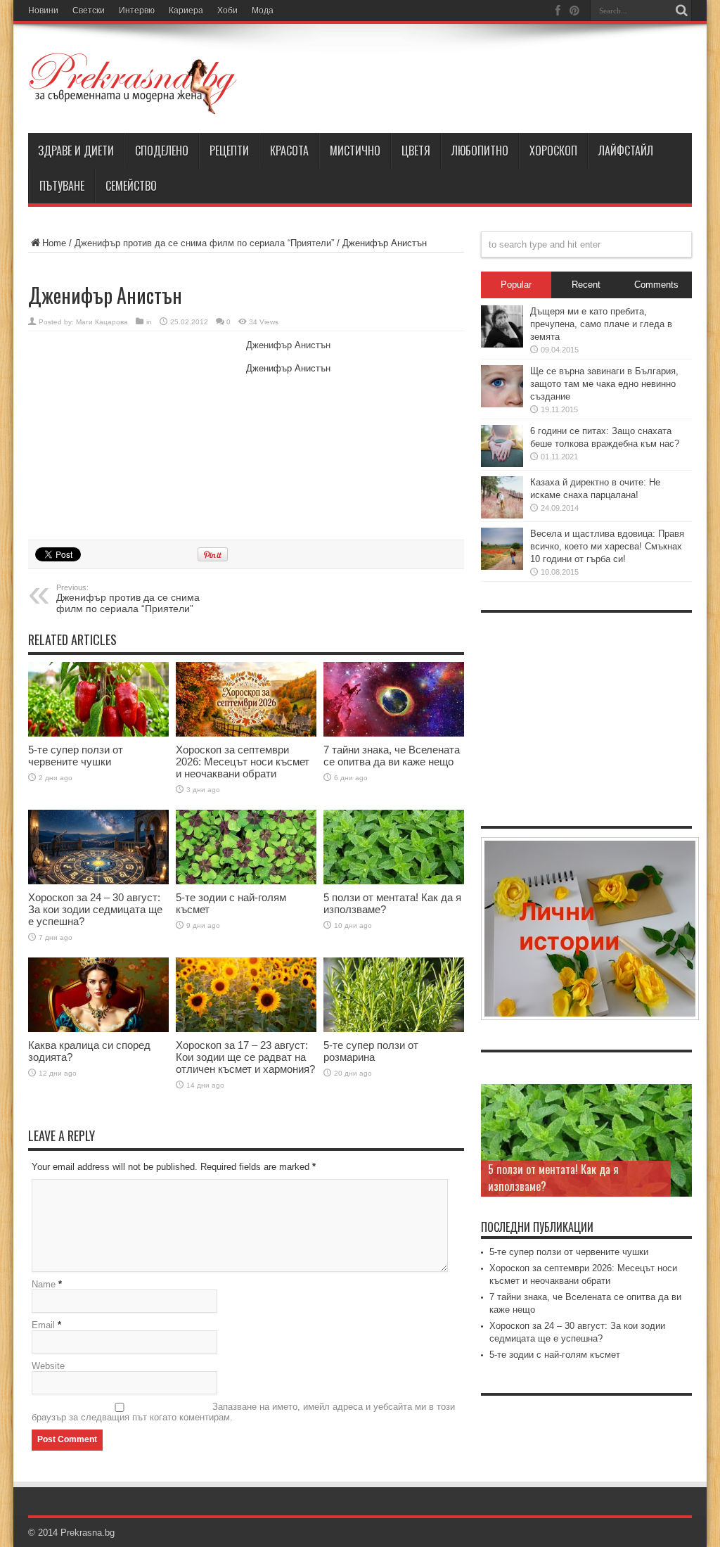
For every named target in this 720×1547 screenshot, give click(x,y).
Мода (263, 10)
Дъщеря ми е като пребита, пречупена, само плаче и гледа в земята (601, 324)
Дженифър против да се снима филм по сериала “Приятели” (204, 243)
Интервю (137, 10)
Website (48, 1366)
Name (44, 1284)
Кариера (186, 10)
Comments (656, 284)
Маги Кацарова (102, 322)
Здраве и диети (76, 150)
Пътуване (61, 185)
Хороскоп (553, 150)
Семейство (131, 185)
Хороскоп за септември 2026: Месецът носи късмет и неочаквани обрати (242, 761)
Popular (516, 284)
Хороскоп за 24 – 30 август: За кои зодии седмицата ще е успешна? (95, 909)
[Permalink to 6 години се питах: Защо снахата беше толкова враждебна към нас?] (502, 446)
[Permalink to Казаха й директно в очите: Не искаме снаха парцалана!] (502, 497)
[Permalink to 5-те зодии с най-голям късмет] (246, 847)
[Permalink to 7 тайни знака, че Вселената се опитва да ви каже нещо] (393, 699)
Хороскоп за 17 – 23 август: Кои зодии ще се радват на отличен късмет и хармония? (245, 1057)
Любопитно (479, 150)
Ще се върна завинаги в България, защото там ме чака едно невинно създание (604, 384)
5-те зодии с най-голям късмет (554, 1354)
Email (43, 1325)
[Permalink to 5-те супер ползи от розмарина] (393, 995)
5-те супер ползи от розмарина (370, 1051)
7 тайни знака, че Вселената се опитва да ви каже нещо (391, 756)
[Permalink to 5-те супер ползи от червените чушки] (98, 699)
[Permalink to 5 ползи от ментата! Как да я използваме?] (393, 847)
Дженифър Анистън (288, 345)
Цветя (415, 150)
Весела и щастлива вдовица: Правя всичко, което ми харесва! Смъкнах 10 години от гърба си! (607, 546)
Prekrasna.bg (87, 1532)
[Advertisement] (133, 433)
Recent (586, 284)
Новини (43, 10)
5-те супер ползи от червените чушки (75, 756)
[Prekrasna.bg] (133, 83)
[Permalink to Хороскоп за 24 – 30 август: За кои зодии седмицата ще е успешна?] (98, 847)
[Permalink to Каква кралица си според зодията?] (98, 995)
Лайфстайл (625, 150)
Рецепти (229, 150)
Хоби (227, 10)
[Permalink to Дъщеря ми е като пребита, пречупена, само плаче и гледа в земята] (502, 326)
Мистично (355, 150)
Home (54, 243)
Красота (289, 150)
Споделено (161, 150)
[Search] (681, 10)
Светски (88, 10)
